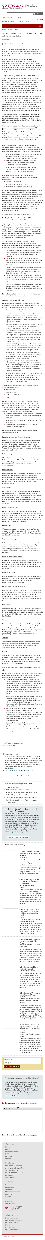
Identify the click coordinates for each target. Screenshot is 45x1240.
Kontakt (8, 1147)
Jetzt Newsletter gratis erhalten (18, 837)
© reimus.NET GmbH (8, 1236)
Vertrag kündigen (14, 1166)
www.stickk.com (36, 626)
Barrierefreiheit (12, 1170)
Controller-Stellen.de (12, 1218)
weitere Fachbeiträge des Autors (13, 770)
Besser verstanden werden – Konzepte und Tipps (21, 792)
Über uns (9, 1149)
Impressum (10, 1177)
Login (41, 19)
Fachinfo (10, 30)
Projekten (37, 460)
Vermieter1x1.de (10, 1227)
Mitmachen (9, 1189)
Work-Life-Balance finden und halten (17, 790)
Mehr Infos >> (16, 1096)
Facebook (9, 1156)
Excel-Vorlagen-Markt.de (13, 1229)
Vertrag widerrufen (15, 1168)
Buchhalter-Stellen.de (12, 1222)
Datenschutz (11, 1175)
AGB (7, 1154)
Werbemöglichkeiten (12, 1151)
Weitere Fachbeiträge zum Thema (15, 44)
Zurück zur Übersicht (22, 775)
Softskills (16, 30)
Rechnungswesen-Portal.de (14, 1220)
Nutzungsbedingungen (15, 1173)
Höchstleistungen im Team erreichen (17, 795)
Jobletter (8, 1196)
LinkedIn (8, 1158)
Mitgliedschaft (10, 1187)
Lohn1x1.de (9, 1225)
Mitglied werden (8, 17)
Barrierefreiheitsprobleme (13, 1191)
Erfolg (18, 167)
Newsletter (9, 1194)
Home (4, 30)
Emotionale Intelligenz (13, 787)
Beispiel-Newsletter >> (19, 833)
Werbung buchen (24, 21)
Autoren (12, 21)
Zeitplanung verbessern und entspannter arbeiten (21, 797)
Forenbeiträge (28, 770)
